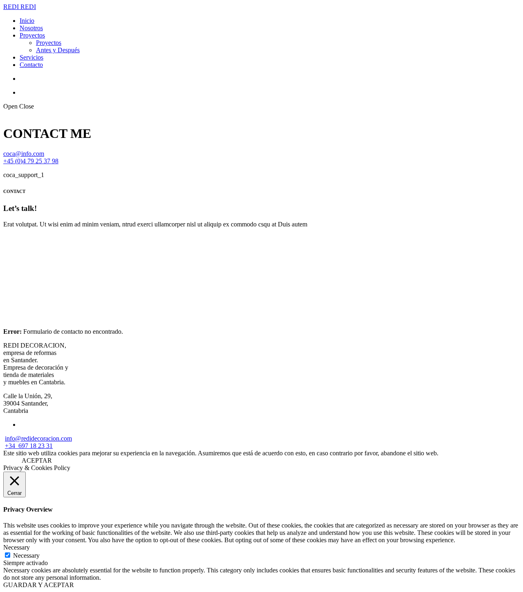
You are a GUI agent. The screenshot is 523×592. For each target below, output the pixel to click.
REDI (11, 6)
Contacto (31, 64)
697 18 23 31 (35, 445)
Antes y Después (58, 50)
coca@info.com (23, 153)
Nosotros (31, 27)
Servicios (31, 57)
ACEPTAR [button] (37, 460)
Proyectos (32, 35)
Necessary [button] (16, 547)
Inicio (27, 20)
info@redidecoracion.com (38, 438)
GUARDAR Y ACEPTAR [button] (38, 584)
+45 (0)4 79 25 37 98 (30, 160)
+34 (11, 445)
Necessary (26, 555)
